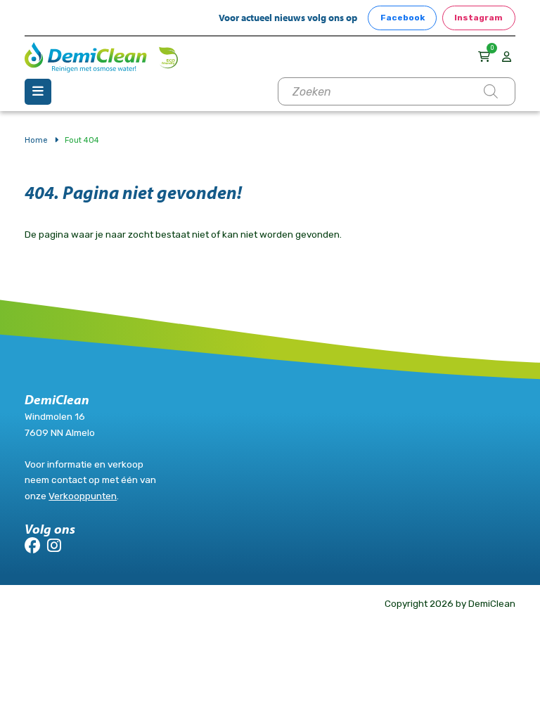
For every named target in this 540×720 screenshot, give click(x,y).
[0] (486, 56)
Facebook (402, 17)
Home (36, 140)
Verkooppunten (83, 495)
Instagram (478, 17)
